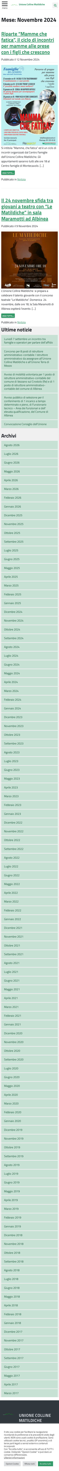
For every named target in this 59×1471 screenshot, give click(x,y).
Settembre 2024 (13, 638)
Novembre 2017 (13, 1340)
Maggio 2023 (12, 778)
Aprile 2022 (11, 893)
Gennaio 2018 (12, 1323)
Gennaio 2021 (12, 1024)
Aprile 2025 (11, 577)
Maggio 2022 (12, 884)
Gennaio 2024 (12, 708)
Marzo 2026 (11, 489)
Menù (4, 7)
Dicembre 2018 (13, 1235)
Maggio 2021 (12, 989)
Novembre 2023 (13, 726)
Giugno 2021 (12, 980)
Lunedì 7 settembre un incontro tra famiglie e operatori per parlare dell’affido (28, 340)
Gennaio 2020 (12, 1121)
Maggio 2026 (12, 471)
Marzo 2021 (11, 1007)
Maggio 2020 (12, 1086)
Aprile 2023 (11, 787)
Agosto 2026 (12, 445)
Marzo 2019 (11, 1209)
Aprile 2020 (11, 1095)
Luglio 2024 (11, 655)
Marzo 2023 (11, 796)
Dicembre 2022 (13, 822)
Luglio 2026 (11, 454)
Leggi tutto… (8, 172)
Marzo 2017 (11, 1393)
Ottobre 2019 (12, 1147)
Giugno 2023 (12, 770)
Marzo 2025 (11, 585)
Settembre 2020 (13, 1059)
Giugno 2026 (12, 462)
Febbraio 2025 (12, 594)
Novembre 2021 (13, 936)
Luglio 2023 (11, 761)
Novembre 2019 (13, 1138)
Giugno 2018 (12, 1288)
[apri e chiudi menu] (5, 3)
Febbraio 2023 (12, 805)
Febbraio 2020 (12, 1112)
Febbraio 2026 (12, 497)
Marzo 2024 (11, 691)
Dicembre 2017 (13, 1331)
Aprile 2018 (11, 1305)
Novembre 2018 (13, 1244)
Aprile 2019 (11, 1200)
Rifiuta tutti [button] (30, 1463)
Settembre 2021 (13, 954)
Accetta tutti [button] (45, 1463)
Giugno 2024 (12, 664)
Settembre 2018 (13, 1261)
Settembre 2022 (13, 849)
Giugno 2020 (12, 1077)
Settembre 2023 (13, 743)
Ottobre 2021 (12, 945)
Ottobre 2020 (12, 1051)
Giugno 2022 (12, 875)
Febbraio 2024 (12, 699)
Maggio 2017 (12, 1375)
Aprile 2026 (11, 480)
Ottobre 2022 (12, 840)
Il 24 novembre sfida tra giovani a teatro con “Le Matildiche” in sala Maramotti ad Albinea (27, 209)
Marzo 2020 (11, 1103)
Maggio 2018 (12, 1296)
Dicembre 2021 (13, 928)
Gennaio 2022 (12, 919)
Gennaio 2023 (12, 814)
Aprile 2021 (11, 998)
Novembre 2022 (13, 831)
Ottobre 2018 (12, 1253)
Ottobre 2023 (12, 735)
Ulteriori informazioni (14, 1457)
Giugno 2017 (12, 1367)
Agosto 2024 (12, 647)
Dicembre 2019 (13, 1130)
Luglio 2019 (11, 1173)
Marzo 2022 (11, 901)
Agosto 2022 (12, 857)
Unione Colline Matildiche (32, 4)
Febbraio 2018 (12, 1314)
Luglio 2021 (11, 972)
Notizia (21, 179)
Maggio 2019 (12, 1191)
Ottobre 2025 (12, 533)
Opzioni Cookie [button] (12, 1463)
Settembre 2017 (13, 1358)
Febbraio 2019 (12, 1217)
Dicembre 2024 (13, 612)
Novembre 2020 (13, 1042)
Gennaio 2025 (12, 603)
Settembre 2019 (13, 1156)
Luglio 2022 (11, 866)
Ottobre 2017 (12, 1349)
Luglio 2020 (11, 1068)
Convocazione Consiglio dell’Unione (25, 424)
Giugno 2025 (12, 559)
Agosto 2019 (12, 1165)
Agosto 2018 (12, 1270)
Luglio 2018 (11, 1279)
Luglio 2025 (11, 550)
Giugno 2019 (12, 1182)
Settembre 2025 (13, 541)
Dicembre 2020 (13, 1033)
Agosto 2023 (12, 752)
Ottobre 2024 (12, 629)
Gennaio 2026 (12, 506)
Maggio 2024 (12, 673)
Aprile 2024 (11, 682)
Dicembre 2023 (13, 717)
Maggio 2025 (12, 568)
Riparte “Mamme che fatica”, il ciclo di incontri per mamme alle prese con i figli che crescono (27, 43)
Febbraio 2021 (12, 1015)
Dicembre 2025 (13, 515)
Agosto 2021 (12, 963)
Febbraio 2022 (12, 910)
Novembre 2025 (13, 524)
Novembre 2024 (13, 620)
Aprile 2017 (11, 1384)
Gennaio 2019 (12, 1226)
